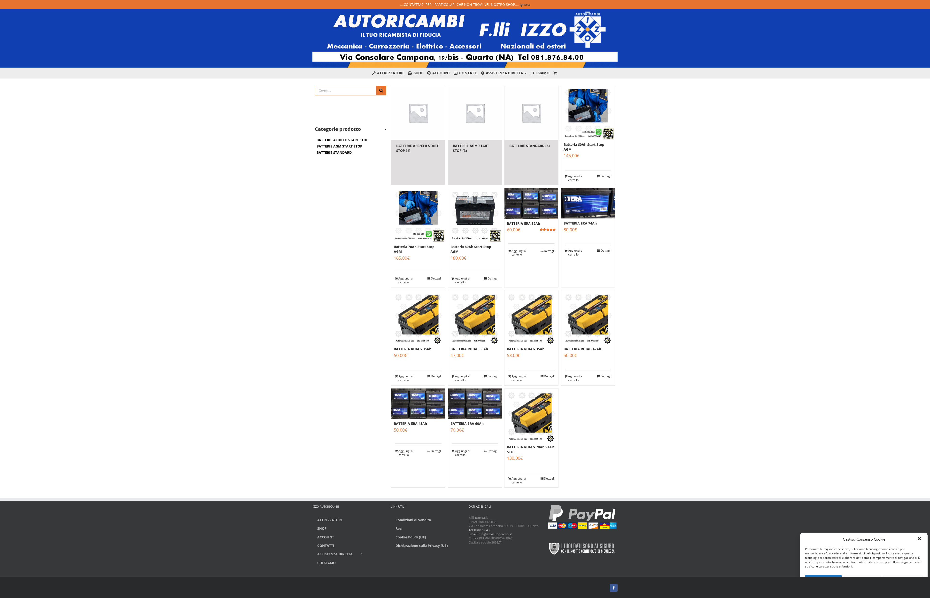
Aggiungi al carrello (575, 178)
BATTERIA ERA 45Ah (410, 423)
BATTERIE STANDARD (334, 152)
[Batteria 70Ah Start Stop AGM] (418, 215)
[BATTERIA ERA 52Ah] (531, 203)
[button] (920, 539)
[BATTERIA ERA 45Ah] (418, 403)
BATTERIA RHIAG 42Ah (582, 349)
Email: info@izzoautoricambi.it (490, 534)
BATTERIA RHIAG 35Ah (412, 349)
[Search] (381, 90)
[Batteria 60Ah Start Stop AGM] (588, 113)
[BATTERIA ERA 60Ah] (475, 403)
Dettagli (606, 176)
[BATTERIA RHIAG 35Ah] (418, 317)
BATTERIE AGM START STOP (339, 146)
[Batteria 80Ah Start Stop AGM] (475, 215)
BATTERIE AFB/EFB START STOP (342, 140)
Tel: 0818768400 (480, 530)
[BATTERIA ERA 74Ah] (588, 203)
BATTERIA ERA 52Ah (523, 223)
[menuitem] (390, 73)
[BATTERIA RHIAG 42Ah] (588, 317)
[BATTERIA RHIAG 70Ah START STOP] (531, 415)
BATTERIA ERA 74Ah (580, 223)
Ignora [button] (525, 4)
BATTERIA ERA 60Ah (467, 423)
